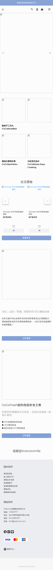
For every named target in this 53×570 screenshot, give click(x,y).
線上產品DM (9, 477)
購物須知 (7, 489)
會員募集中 (8, 483)
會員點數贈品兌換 (11, 486)
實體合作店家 (9, 480)
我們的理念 (8, 473)
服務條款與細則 (10, 492)
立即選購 (26, 338)
